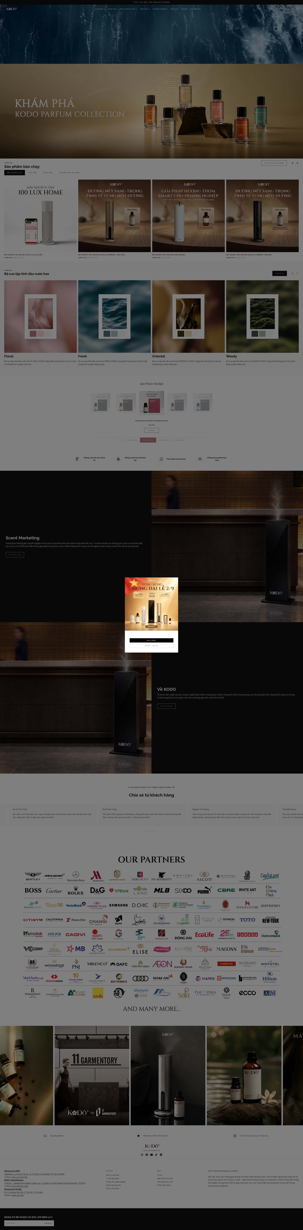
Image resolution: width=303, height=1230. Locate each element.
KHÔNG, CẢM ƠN (151, 646)
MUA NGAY (151, 640)
